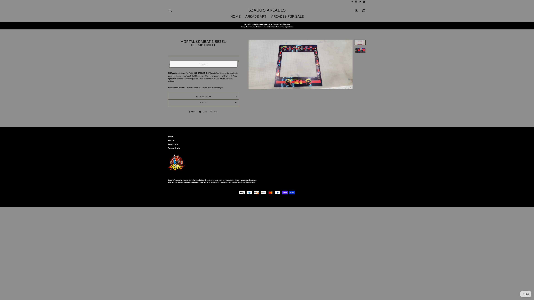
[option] (267, 25)
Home (235, 16)
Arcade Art (255, 16)
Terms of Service (174, 148)
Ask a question (203, 96)
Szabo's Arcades (267, 10)
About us (171, 140)
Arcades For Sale (287, 16)
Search (170, 137)
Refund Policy (173, 144)
